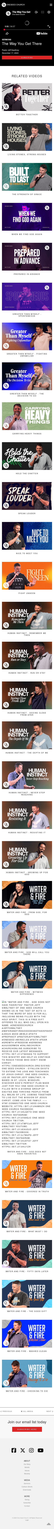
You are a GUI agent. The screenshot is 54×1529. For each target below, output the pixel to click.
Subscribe (27, 57)
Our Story (27, 1464)
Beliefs (27, 1467)
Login (27, 1520)
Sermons (27, 1483)
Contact (27, 1506)
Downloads (27, 1490)
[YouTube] (40, 1450)
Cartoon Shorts (27, 1486)
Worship (27, 1473)
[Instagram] (31, 1450)
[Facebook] (14, 1450)
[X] (22, 1450)
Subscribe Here (27, 1429)
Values (27, 1470)
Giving (27, 1499)
